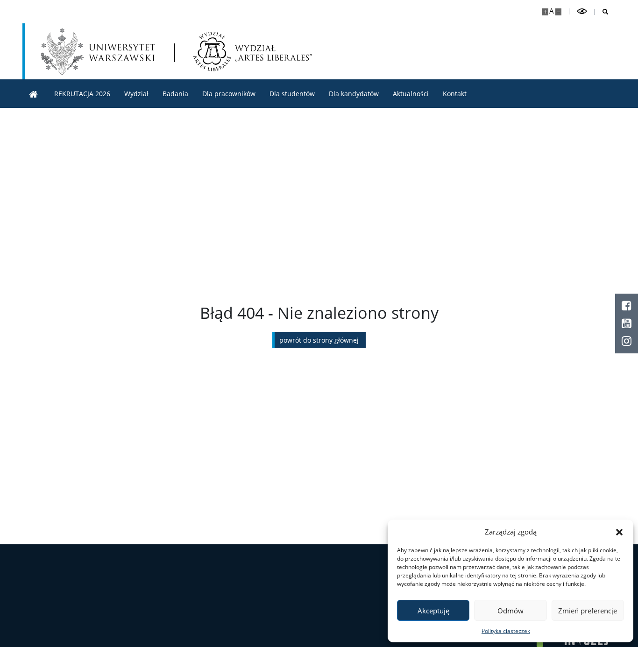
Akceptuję (433, 610)
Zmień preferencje (587, 610)
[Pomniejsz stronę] (558, 11)
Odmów (510, 610)
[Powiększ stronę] (545, 11)
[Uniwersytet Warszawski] (98, 51)
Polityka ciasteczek (506, 631)
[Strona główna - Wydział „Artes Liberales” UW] (252, 51)
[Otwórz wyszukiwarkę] (601, 12)
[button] (619, 531)
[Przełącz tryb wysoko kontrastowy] (582, 11)
